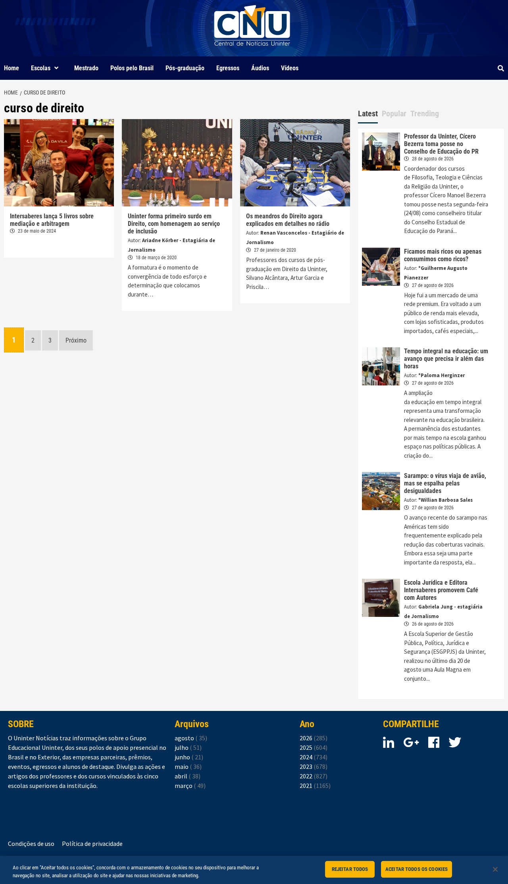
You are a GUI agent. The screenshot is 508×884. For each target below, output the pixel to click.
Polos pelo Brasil (132, 68)
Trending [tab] (424, 113)
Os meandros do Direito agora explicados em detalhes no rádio (287, 219)
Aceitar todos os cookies (416, 869)
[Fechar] (495, 869)
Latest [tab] (368, 113)
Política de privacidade (92, 843)
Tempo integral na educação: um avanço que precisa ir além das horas (446, 358)
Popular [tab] (394, 113)
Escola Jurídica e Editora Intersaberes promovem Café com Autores (441, 590)
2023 (313, 766)
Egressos (227, 68)
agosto (191, 738)
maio (188, 766)
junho (189, 757)
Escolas (40, 68)
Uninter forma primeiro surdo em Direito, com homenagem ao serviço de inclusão (174, 223)
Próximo (76, 340)
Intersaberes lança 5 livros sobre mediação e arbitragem (52, 219)
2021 (315, 786)
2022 (313, 776)
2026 (313, 738)
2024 (313, 757)
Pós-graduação (184, 68)
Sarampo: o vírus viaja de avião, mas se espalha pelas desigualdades (445, 483)
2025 (313, 747)
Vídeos (289, 68)
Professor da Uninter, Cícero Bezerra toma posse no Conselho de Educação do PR (441, 144)
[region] (254, 870)
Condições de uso (31, 843)
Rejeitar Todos (350, 869)
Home (11, 68)
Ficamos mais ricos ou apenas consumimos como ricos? (442, 255)
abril (187, 776)
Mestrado (86, 68)
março (190, 786)
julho (188, 747)
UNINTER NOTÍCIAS (252, 52)
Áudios (260, 68)
